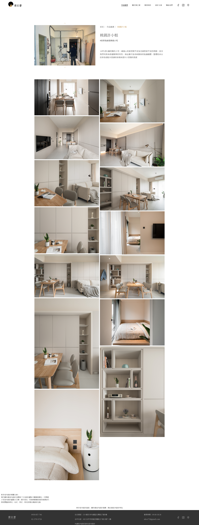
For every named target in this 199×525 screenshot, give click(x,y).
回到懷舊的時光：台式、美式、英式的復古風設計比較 (21, 502)
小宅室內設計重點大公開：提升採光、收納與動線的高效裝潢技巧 (25, 499)
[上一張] (65, 23)
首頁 (102, 26)
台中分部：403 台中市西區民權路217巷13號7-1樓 (93, 519)
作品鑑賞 (110, 26)
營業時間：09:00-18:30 (152, 514)
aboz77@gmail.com (152, 519)
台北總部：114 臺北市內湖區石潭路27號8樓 (91, 514)
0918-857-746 (36, 514)
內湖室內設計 (80, 524)
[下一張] (65, 67)
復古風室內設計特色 (115, 508)
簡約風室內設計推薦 (98, 508)
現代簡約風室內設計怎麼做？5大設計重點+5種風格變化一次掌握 (25, 497)
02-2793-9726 (36, 519)
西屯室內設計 (90, 524)
